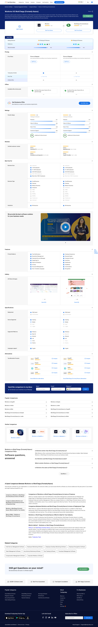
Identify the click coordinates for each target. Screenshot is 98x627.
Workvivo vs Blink (9, 409)
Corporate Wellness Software (35, 555)
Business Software (8, 6)
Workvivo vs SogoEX (10, 401)
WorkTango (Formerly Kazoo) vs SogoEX (60, 409)
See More (63, 473)
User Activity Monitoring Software (32, 551)
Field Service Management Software (15, 546)
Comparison (89, 16)
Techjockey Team (36, 537)
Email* (52, 386)
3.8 (56, 127)
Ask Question (45, 2)
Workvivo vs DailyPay (37, 436)
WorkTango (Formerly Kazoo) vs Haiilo (60, 412)
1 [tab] (65, 242)
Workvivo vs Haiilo (9, 405)
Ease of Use (33, 126)
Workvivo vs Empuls (55, 401)
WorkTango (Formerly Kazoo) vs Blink (60, 416)
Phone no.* (68, 386)
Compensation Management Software (15, 555)
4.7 (89, 127)
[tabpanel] (43, 91)
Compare (38, 2)
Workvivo (47, 23)
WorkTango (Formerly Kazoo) (81, 23)
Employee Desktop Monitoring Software (56, 546)
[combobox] (69, 389)
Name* (37, 386)
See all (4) (76, 302)
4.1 (56, 119)
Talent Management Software (13, 551)
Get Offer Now (84, 103)
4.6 (56, 123)
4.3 (89, 130)
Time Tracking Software (49, 551)
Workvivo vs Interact (81, 436)
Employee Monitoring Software (35, 546)
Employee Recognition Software (77, 546)
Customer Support (34, 130)
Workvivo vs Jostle (55, 405)
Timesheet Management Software (66, 551)
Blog (51, 2)
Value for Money (34, 123)
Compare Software (33, 6)
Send (85, 389)
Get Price (34, 61)
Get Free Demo (49, 30)
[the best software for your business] (10, 2)
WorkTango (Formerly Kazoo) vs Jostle (14, 416)
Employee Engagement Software (20, 6)
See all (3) (44, 302)
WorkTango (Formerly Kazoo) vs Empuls (14, 412)
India (81, 2)
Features (32, 119)
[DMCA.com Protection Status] (27, 619)
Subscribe (88, 617)
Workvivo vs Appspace (59, 436)
